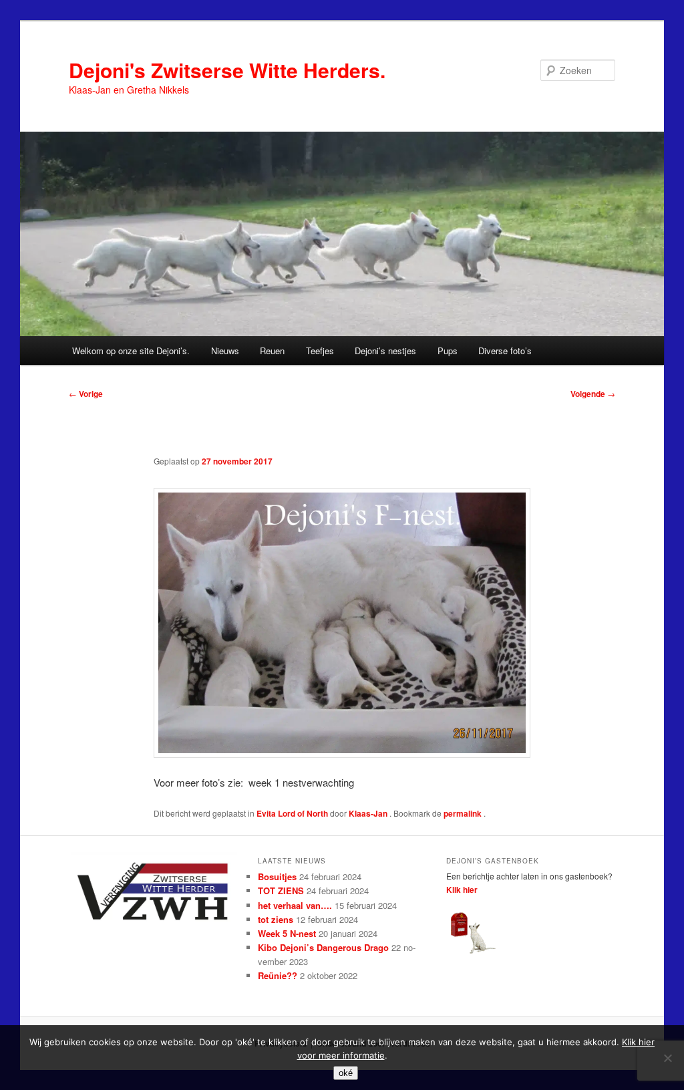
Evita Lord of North (292, 813)
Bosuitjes (277, 876)
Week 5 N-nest (287, 933)
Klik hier (462, 889)
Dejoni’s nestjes (385, 350)
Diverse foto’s (505, 350)
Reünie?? (277, 975)
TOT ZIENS (281, 890)
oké (346, 1073)
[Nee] (667, 1058)
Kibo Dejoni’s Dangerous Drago (323, 947)
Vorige (86, 394)
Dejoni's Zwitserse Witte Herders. (227, 69)
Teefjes (320, 350)
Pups (448, 350)
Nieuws (225, 350)
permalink (464, 813)
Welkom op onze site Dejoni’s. (131, 350)
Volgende (592, 394)
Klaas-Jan (369, 813)
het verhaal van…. (295, 905)
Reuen (272, 350)
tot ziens (275, 919)
